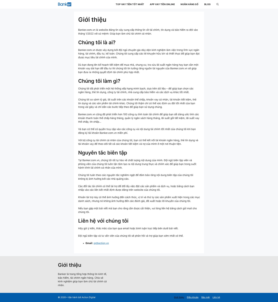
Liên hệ (216, 297)
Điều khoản (193, 297)
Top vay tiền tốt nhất (130, 4)
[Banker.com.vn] (64, 4)
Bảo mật (205, 297)
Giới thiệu (179, 297)
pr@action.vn (101, 243)
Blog (207, 4)
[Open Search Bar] (218, 4)
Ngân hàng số (189, 4)
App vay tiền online (162, 4)
